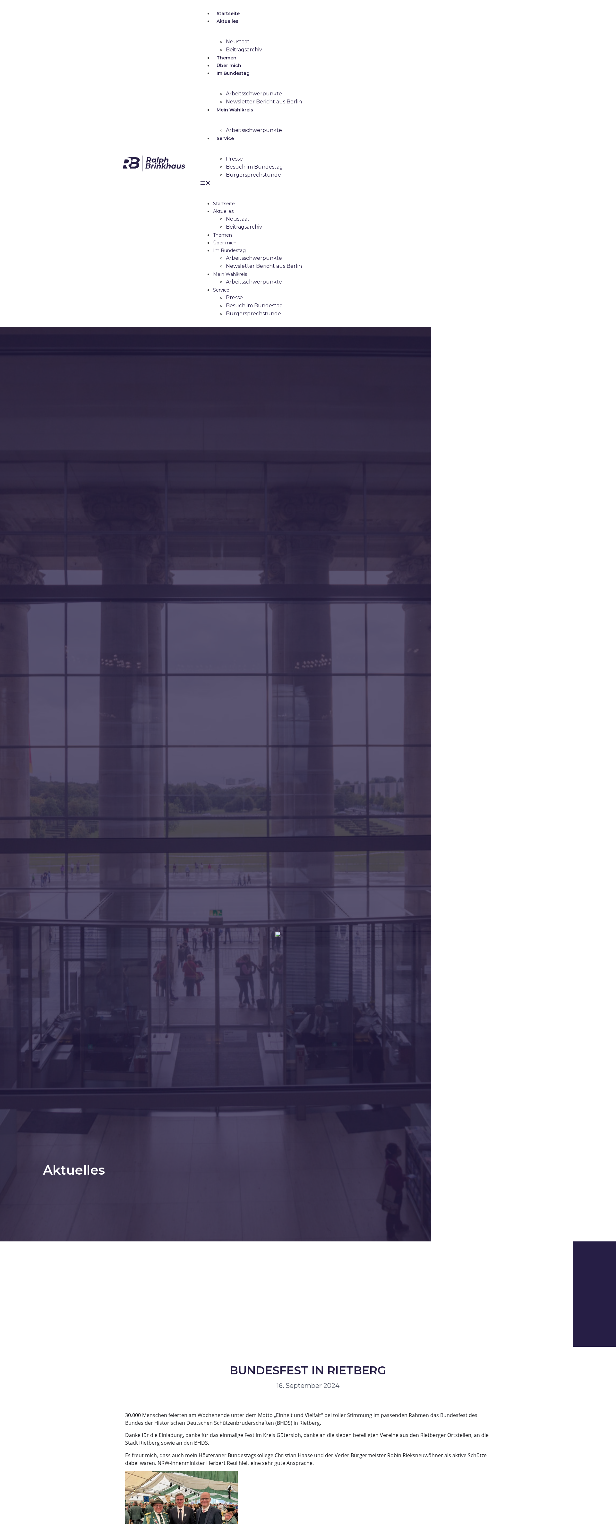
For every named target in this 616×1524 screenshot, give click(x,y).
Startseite (228, 13)
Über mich (229, 65)
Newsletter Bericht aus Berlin (264, 102)
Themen (226, 58)
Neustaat (238, 42)
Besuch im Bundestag (254, 167)
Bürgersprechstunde (253, 175)
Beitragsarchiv (244, 50)
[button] (340, 183)
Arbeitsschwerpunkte (254, 94)
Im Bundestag (233, 73)
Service (225, 138)
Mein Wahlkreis (235, 110)
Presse (234, 159)
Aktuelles (227, 21)
